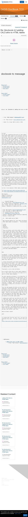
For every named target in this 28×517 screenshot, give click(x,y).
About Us (3, 509)
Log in (22, 1)
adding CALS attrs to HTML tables (14, 341)
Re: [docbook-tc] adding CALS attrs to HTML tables (7, 411)
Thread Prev (6, 86)
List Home (5, 95)
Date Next (5, 88)
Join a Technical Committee (7, 497)
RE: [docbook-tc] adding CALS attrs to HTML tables (7, 424)
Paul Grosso (6, 401)
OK (26, 515)
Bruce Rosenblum (7, 414)
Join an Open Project (6, 495)
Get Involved (4, 493)
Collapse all (24, 27)
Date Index (4, 93)
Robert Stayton (14, 43)
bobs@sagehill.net (19, 117)
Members (3, 18)
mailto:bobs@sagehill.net (19, 209)
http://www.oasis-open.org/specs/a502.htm (14, 190)
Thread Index (6, 94)
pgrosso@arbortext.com (19, 119)
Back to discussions (6, 25)
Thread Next (6, 87)
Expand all (17, 27)
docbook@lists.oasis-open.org (12, 213)
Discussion (13, 16)
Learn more (18, 513)
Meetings (22, 16)
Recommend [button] (23, 35)
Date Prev (4, 353)
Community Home (4, 16)
